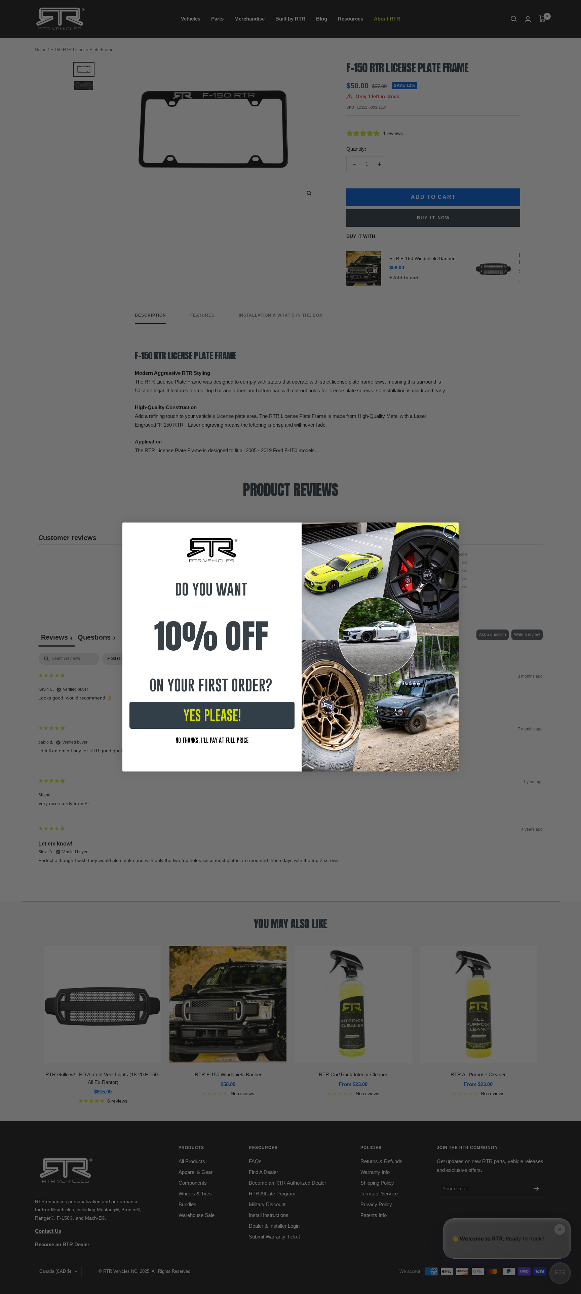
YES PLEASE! (212, 715)
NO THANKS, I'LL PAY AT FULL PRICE (212, 740)
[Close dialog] (450, 531)
